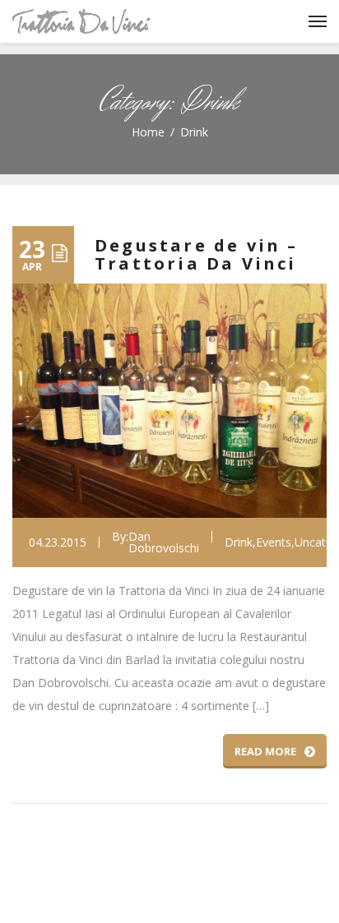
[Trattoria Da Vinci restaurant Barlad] (81, 21)
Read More (265, 751)
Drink (239, 542)
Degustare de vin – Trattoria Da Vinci (197, 254)
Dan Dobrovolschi (163, 542)
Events (273, 542)
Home (148, 132)
